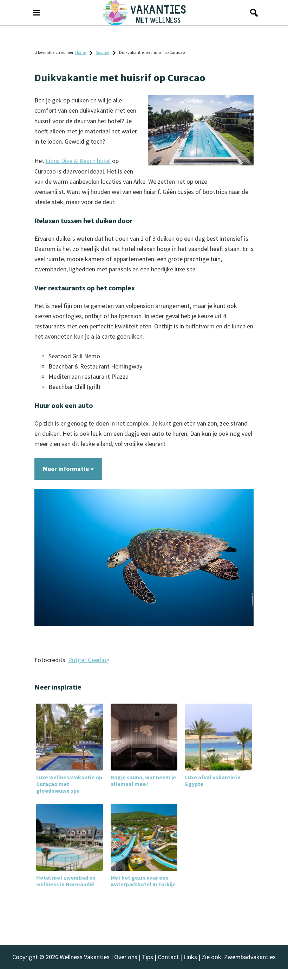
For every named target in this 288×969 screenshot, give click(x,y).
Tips (147, 957)
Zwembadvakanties (250, 957)
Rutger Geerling (89, 660)
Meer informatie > (68, 469)
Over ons (125, 957)
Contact (168, 957)
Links (190, 957)
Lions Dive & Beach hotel (78, 161)
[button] (252, 12)
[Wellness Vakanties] (144, 12)
